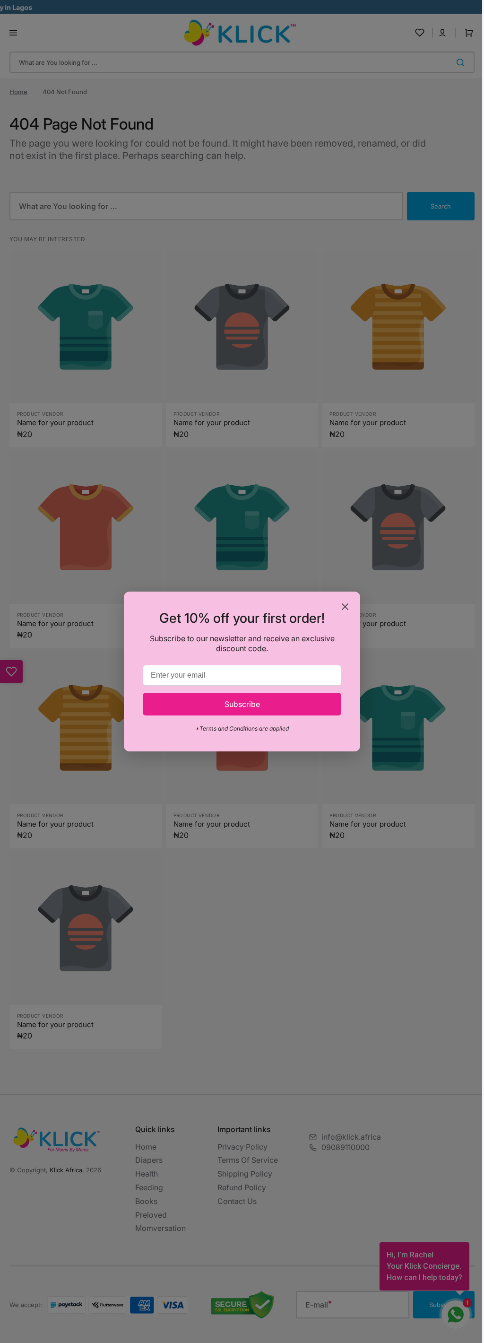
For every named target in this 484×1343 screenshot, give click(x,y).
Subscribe (238, 704)
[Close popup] (342, 607)
